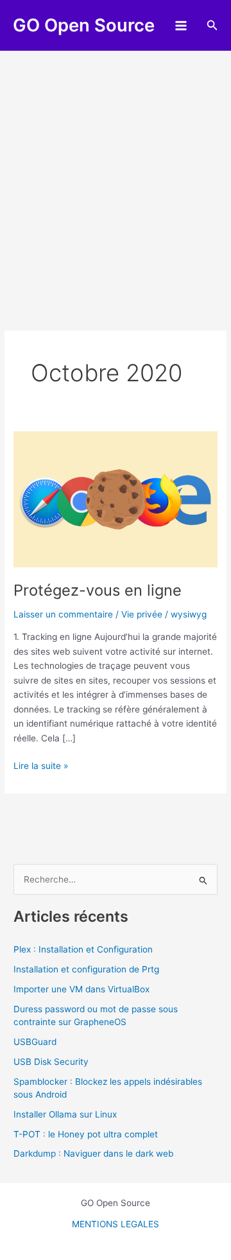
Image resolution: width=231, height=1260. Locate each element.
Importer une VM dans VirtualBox (81, 989)
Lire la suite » (40, 766)
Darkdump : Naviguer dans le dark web (93, 1153)
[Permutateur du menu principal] (180, 25)
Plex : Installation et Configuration (83, 949)
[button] (212, 25)
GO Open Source (84, 25)
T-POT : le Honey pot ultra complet (85, 1134)
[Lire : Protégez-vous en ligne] (115, 499)
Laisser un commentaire (63, 614)
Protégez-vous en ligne (97, 590)
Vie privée (141, 614)
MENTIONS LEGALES (115, 1224)
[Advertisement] (115, 173)
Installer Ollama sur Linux (65, 1114)
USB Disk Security (51, 1062)
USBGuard (34, 1042)
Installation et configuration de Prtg (86, 969)
